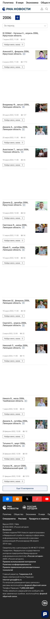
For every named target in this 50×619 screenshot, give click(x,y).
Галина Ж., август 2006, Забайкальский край (14, 467)
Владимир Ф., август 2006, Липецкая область (16, 105)
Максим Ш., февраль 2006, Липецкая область (16, 301)
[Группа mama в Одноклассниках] (17, 499)
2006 (7, 18)
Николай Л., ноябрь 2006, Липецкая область (15, 346)
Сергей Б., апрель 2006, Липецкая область (15, 324)
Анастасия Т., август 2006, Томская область (16, 150)
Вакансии (7, 530)
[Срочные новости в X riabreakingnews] (37, 499)
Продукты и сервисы (39, 519)
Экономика (31, 514)
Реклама (22, 519)
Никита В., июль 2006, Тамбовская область (14, 399)
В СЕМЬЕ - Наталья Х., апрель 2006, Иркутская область (21, 34)
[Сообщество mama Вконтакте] (7, 499)
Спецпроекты (9, 519)
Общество (18, 514)
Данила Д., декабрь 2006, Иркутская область (15, 203)
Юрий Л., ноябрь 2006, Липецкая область (14, 248)
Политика (7, 514)
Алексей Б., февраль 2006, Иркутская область (16, 52)
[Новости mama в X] (27, 499)
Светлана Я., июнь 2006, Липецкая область (15, 226)
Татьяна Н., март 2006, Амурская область (14, 444)
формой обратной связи (35, 585)
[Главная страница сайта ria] (16, 9)
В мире (42, 514)
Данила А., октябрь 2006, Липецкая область (15, 128)
